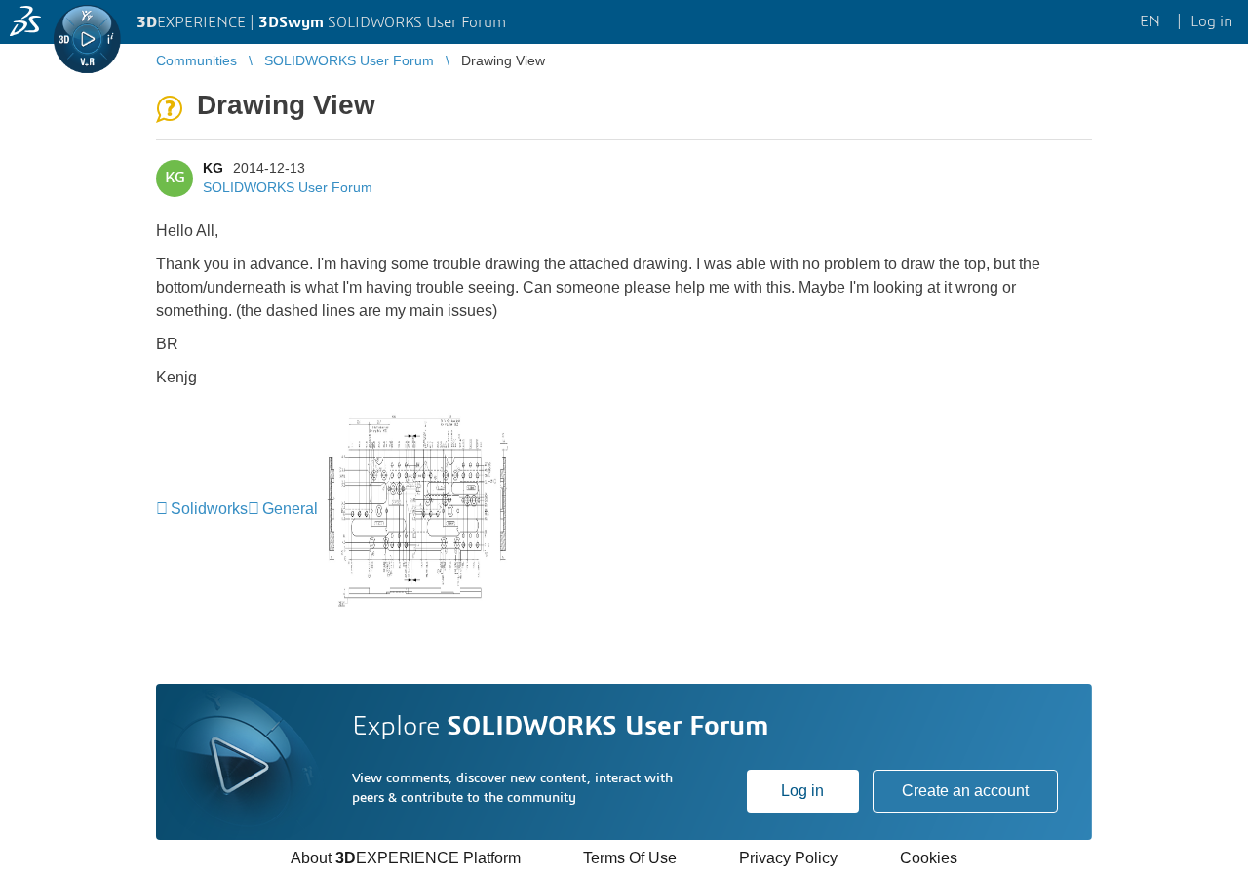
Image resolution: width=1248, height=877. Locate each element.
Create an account (965, 790)
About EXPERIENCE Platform (406, 858)
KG (213, 168)
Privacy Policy (788, 858)
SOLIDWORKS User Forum (287, 187)
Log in (802, 790)
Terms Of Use (630, 858)
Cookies (928, 858)
